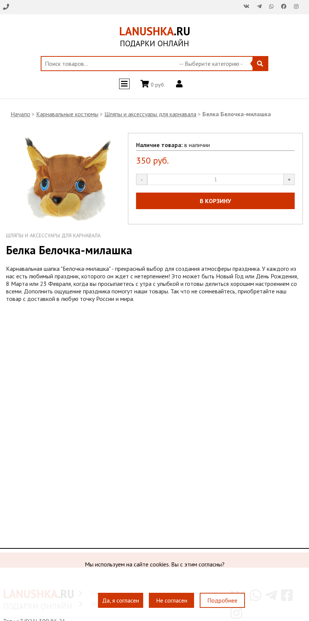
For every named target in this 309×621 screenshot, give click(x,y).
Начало (20, 114)
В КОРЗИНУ (215, 201)
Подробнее (222, 600)
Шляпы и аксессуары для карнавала (150, 114)
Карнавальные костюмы (67, 114)
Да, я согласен (120, 600)
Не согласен (171, 600)
